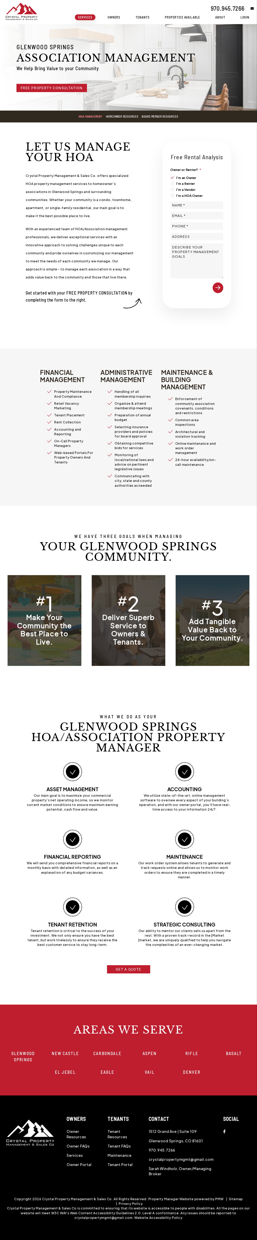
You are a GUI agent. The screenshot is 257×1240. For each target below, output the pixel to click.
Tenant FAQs (119, 1146)
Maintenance (120, 1155)
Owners (114, 17)
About (220, 17)
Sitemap (236, 1199)
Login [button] (245, 17)
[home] (21, 11)
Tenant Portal (120, 1164)
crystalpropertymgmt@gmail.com (181, 1159)
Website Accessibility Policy (158, 1217)
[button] (249, 8)
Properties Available (182, 17)
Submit (218, 287)
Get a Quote (128, 969)
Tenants (143, 17)
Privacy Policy (131, 1203)
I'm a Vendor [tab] (186, 189)
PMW (219, 1199)
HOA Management (91, 116)
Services (85, 17)
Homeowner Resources (122, 116)
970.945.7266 (228, 8)
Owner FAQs (78, 1146)
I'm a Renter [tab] (185, 183)
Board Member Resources (160, 116)
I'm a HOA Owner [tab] (189, 195)
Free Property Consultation (52, 88)
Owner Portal (79, 1164)
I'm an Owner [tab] (186, 178)
